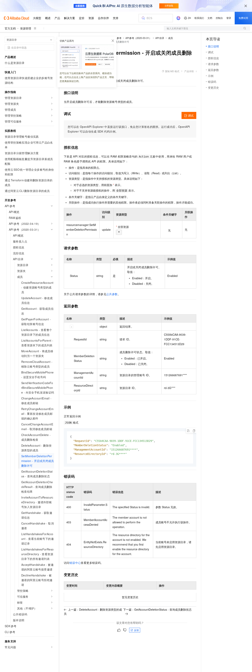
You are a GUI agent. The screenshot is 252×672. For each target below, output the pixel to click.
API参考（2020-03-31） (138, 38)
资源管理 (25, 28)
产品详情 (189, 71)
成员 (170, 38)
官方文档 (10, 28)
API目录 (159, 38)
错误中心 (75, 563)
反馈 (136, 630)
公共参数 (112, 294)
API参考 (117, 38)
